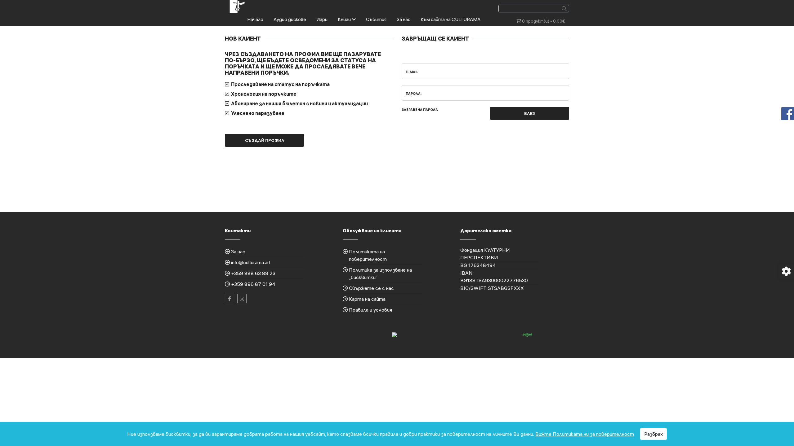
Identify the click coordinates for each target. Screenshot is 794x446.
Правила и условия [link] (370, 310)
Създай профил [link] (264, 140)
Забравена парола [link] (420, 109)
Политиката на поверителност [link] (368, 255)
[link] (237, 6)
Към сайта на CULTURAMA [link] (450, 19)
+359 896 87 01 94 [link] (253, 284)
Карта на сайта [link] (367, 299)
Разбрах (653, 434)
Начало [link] (255, 19)
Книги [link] (345, 19)
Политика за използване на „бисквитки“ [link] (380, 273)
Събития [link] (376, 19)
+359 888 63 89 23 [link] (253, 273)
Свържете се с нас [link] (371, 288)
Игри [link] (322, 19)
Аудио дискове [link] (290, 19)
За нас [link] (403, 19)
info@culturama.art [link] (250, 262)
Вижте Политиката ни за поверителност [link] (584, 434)
